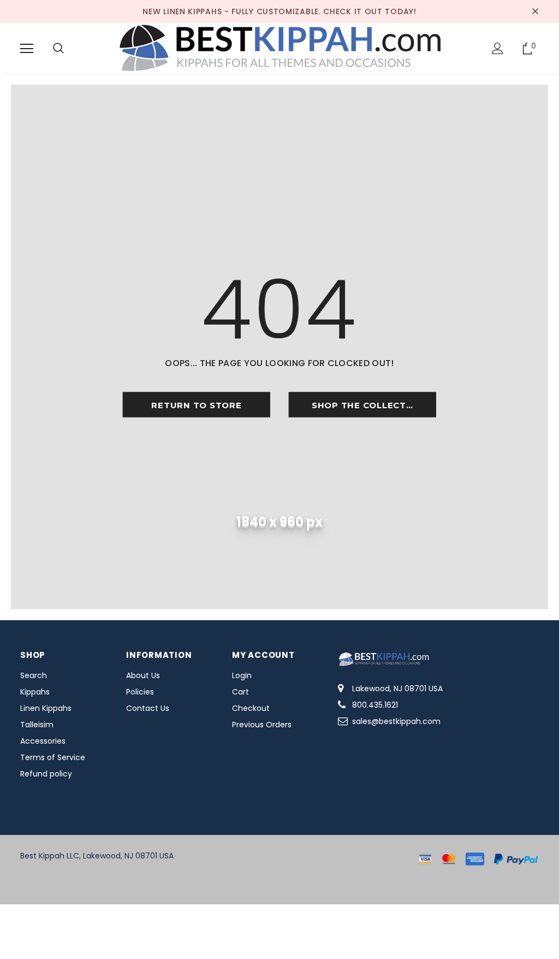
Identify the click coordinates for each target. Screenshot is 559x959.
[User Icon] (497, 48)
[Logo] (279, 47)
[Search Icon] (58, 48)
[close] (535, 11)
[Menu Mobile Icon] (26, 48)
